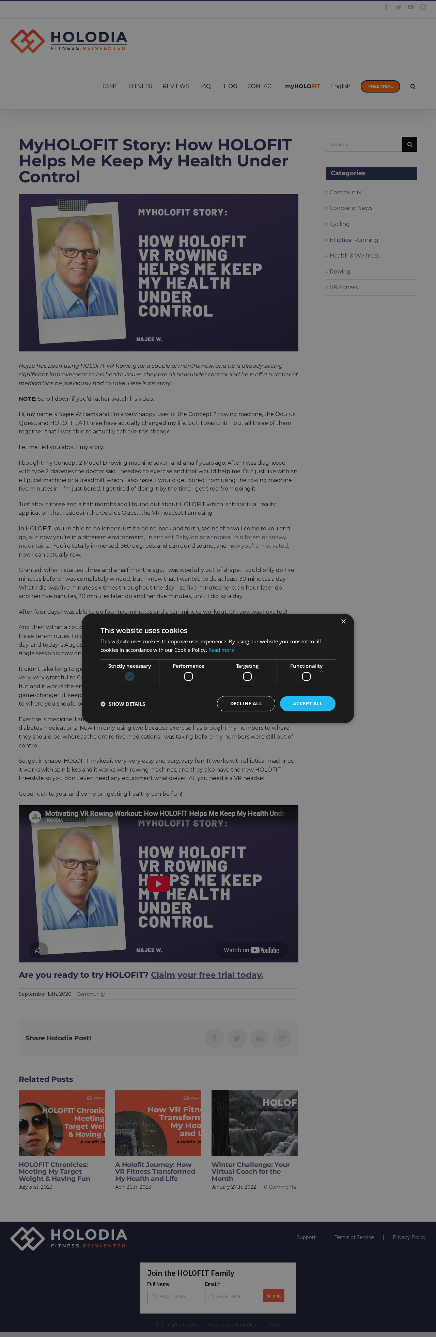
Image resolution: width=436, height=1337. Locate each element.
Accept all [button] (308, 703)
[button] (122, 704)
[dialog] (218, 668)
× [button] (343, 621)
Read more (221, 649)
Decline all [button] (246, 703)
